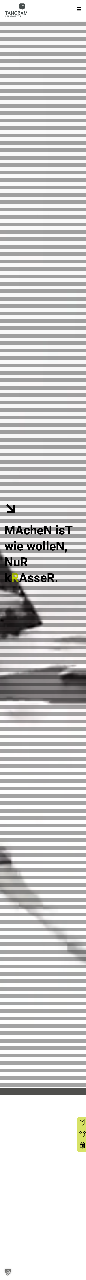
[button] (8, 1272)
